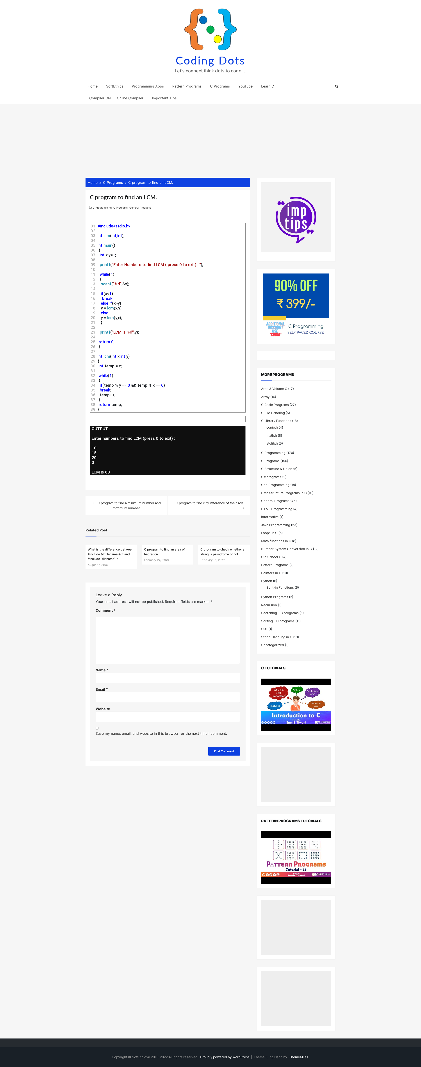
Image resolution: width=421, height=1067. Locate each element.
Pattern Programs (187, 86)
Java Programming (275, 525)
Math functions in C (276, 541)
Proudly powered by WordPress (225, 1057)
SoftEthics (114, 86)
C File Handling (273, 413)
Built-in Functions (280, 587)
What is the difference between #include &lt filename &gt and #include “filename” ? (110, 554)
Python (266, 581)
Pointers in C (271, 573)
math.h (271, 435)
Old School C (271, 557)
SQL (264, 629)
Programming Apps (148, 86)
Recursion (269, 605)
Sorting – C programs (277, 621)
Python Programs (274, 597)
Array (265, 397)
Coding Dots (210, 61)
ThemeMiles (298, 1057)
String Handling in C (276, 637)
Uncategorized (272, 645)
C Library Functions (276, 421)
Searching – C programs (280, 613)
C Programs (220, 86)
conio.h (272, 427)
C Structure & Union (276, 469)
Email (102, 689)
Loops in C (269, 533)
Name (102, 670)
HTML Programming (276, 509)
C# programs (271, 477)
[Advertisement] (210, 137)
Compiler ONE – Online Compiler (116, 98)
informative (270, 517)
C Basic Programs (275, 405)
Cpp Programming (275, 485)
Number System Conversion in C (286, 549)
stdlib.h (272, 443)
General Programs (140, 207)
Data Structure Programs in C (284, 493)
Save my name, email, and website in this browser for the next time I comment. (161, 733)
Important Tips (164, 98)
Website (103, 709)
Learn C (267, 86)
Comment (105, 610)
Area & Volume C (274, 389)
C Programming (102, 207)
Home (93, 86)
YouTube (245, 86)
